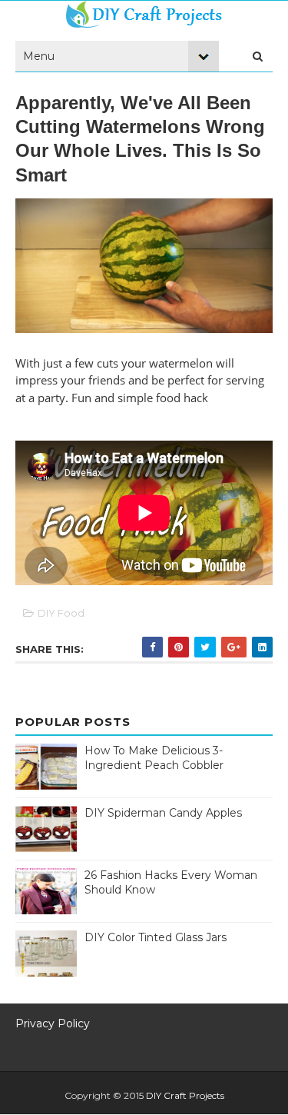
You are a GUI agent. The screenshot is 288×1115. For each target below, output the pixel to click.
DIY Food (61, 613)
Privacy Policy (52, 1023)
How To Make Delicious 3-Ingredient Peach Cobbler (153, 758)
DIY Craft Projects (185, 1095)
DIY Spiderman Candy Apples (163, 813)
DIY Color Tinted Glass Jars (155, 937)
